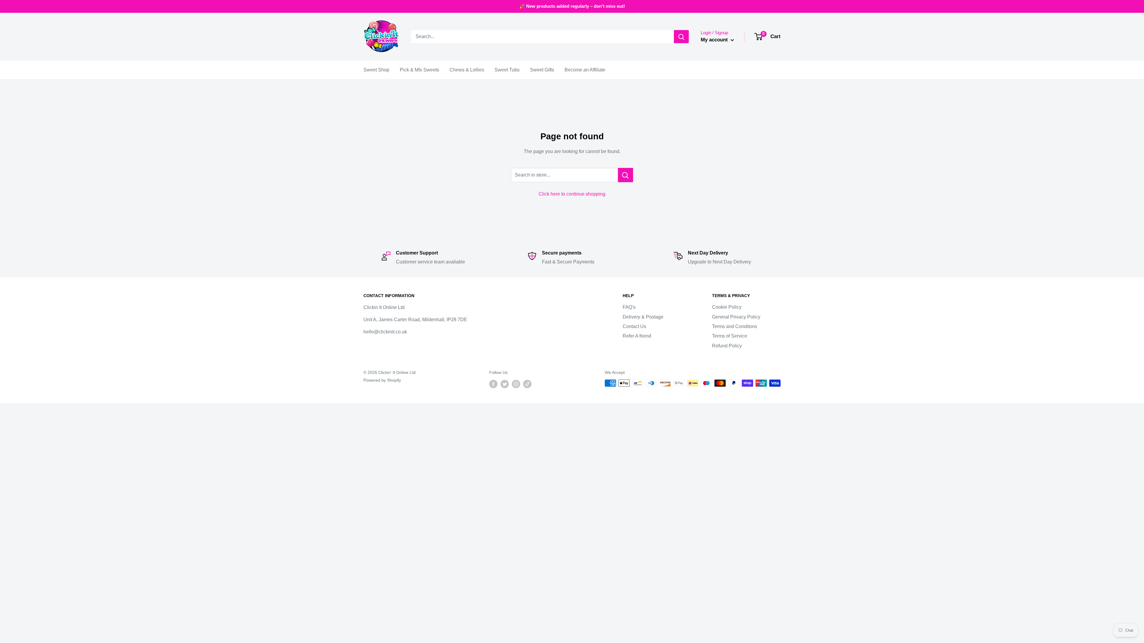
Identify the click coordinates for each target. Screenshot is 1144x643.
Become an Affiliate (585, 69)
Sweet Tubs (507, 69)
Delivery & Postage (643, 316)
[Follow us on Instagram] (516, 384)
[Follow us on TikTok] (527, 384)
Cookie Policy (727, 307)
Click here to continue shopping (572, 193)
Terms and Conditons (734, 326)
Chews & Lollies (467, 69)
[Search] (681, 36)
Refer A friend (637, 335)
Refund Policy (727, 345)
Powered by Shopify (382, 380)
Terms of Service (729, 335)
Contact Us (634, 326)
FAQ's (629, 307)
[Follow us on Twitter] (504, 384)
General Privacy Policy (736, 316)
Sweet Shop (376, 69)
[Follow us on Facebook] (493, 384)
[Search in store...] (625, 175)
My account (715, 40)
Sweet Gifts (542, 69)
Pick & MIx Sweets (419, 69)
